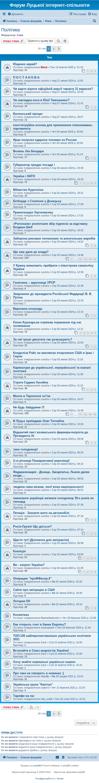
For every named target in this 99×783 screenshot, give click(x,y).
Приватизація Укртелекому (33, 212)
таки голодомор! (25, 449)
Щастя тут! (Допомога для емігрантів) (41, 540)
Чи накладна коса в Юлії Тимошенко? (41, 100)
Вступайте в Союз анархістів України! (41, 650)
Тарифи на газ (23, 696)
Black (44, 67)
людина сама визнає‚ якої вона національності (48, 487)
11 (80, 414)
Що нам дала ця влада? (31, 252)
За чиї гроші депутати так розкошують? (42, 339)
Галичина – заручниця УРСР (34, 282)
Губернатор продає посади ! (34, 165)
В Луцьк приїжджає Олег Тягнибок (38, 421)
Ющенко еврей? (25, 64)
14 (90, 259)
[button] (59, 49)
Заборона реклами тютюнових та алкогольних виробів (54, 238)
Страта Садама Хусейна (30, 382)
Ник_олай (46, 699)
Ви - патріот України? (29, 565)
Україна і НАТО (24, 176)
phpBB (37, 765)
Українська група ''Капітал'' (33, 684)
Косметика (21, 614)
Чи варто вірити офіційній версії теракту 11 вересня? (53, 89)
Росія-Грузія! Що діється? (32, 526)
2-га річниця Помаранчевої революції (41, 460)
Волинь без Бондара (28, 151)
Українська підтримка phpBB (69, 772)
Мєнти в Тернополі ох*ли (31, 396)
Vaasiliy (45, 676)
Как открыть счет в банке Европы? (39, 624)
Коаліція (19, 551)
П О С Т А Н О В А (26, 77)
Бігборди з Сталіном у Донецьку (37, 201)
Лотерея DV (21, 601)
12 (80, 259)
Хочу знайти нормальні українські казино (44, 662)
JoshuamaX (47, 627)
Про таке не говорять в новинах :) (38, 673)
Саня (20, 35)
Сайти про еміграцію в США (34, 590)
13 (85, 259)
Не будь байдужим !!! (28, 407)
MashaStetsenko (50, 617)
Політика (10, 29)
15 (94, 259)
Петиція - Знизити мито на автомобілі (41, 513)
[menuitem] (15, 14)
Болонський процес (28, 113)
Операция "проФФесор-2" (32, 578)
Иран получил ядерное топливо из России (45, 140)
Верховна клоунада (27, 308)
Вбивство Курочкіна (28, 189)
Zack (44, 642)
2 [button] (54, 49)
